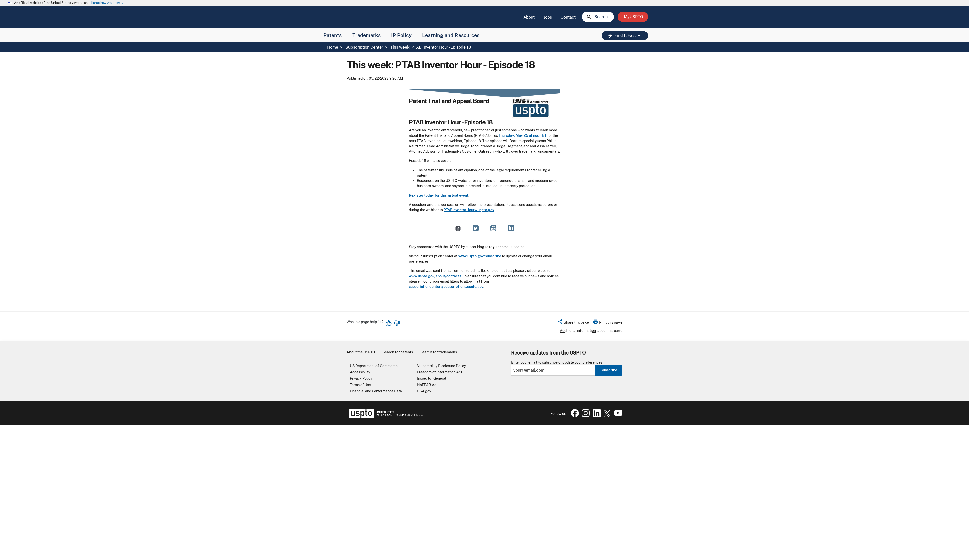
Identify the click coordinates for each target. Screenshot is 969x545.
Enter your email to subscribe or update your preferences (556, 362)
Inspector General (431, 378)
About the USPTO (361, 352)
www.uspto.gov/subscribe (479, 256)
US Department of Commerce (374, 366)
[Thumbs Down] (397, 323)
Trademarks (366, 35)
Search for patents (398, 352)
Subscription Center (364, 47)
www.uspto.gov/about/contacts (435, 276)
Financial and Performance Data (376, 391)
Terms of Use (360, 385)
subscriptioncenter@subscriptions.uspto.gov (446, 287)
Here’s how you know (107, 3)
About (529, 17)
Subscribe (608, 370)
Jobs (548, 17)
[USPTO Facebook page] (574, 416)
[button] (573, 323)
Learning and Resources (450, 35)
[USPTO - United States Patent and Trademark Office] (385, 417)
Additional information (578, 331)
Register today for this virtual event (438, 195)
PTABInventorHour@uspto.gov (469, 210)
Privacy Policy (361, 378)
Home (332, 47)
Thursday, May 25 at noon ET (522, 135)
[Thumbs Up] (389, 323)
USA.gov (424, 391)
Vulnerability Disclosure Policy (441, 366)
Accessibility (360, 372)
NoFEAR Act (427, 385)
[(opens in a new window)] (475, 228)
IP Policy (401, 35)
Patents (332, 35)
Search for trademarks (438, 352)
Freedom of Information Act (439, 372)
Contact (568, 17)
